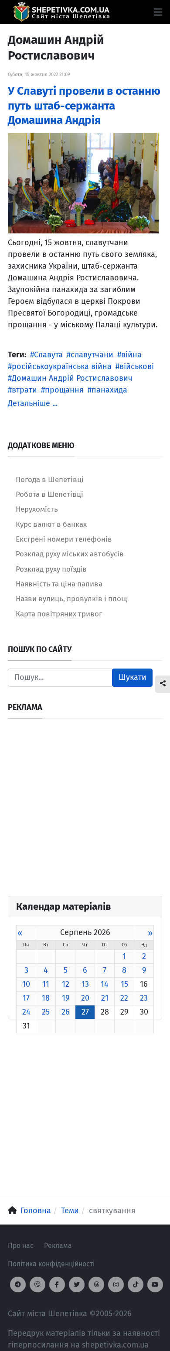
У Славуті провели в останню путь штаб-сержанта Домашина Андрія (84, 105)
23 (144, 998)
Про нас (21, 1245)
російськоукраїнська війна (62, 366)
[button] (158, 12)
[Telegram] (18, 1284)
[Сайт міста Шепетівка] (61, 12)
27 (85, 1012)
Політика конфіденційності (51, 1264)
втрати (24, 390)
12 (65, 984)
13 (85, 984)
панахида (109, 390)
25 (46, 1012)
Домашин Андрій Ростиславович (72, 378)
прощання (64, 390)
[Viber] (37, 1284)
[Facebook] (57, 1284)
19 (65, 998)
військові (136, 366)
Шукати (132, 677)
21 (105, 998)
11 (45, 984)
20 (85, 998)
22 (124, 998)
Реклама (58, 1245)
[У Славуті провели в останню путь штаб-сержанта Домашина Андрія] (83, 182)
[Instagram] (116, 1284)
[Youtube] (155, 1284)
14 (105, 984)
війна (131, 354)
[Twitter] (77, 1284)
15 (124, 984)
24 (26, 1012)
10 (26, 984)
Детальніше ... (33, 403)
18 (46, 998)
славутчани (92, 354)
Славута (48, 354)
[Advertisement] (85, 811)
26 (65, 1012)
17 (26, 998)
